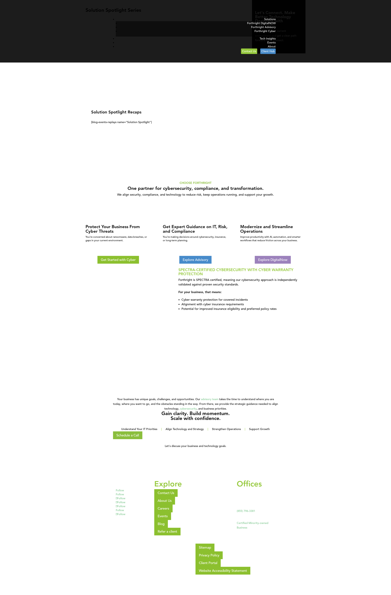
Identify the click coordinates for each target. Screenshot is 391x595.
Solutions (270, 19)
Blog (161, 524)
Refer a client (167, 531)
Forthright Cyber (265, 31)
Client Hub (268, 51)
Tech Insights (268, 38)
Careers (163, 508)
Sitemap (205, 547)
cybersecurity (188, 408)
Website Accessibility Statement (223, 571)
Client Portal (208, 563)
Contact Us (249, 51)
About (272, 46)
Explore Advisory (195, 260)
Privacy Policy (209, 555)
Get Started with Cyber (118, 260)
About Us (165, 501)
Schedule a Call (127, 435)
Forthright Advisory (263, 27)
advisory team (209, 399)
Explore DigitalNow (272, 260)
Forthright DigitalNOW (261, 23)
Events (271, 42)
